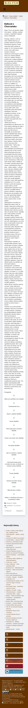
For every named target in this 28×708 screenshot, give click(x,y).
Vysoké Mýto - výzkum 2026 (14, 540)
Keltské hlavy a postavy (15, 644)
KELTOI (9, 695)
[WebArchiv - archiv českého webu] (11, 702)
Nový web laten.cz (11, 573)
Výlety (14, 503)
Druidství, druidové (15, 654)
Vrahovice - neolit (11, 562)
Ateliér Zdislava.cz (15, 670)
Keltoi (3, 689)
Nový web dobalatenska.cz (14, 575)
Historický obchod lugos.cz (15, 660)
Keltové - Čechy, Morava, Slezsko (15, 634)
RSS (22, 702)
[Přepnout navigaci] (4, 9)
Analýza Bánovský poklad (13, 605)
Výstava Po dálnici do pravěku (15, 538)
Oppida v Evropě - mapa (13, 590)
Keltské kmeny (15, 649)
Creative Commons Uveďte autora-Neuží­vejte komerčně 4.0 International (13, 697)
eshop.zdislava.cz (15, 665)
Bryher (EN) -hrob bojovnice (14, 601)
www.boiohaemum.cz (7, 701)
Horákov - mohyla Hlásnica (14, 603)
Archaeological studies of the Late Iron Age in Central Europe (14, 582)
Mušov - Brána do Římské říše (15, 595)
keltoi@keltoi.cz (17, 685)
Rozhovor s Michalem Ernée (14, 542)
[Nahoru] (25, 705)
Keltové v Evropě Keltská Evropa (15, 639)
